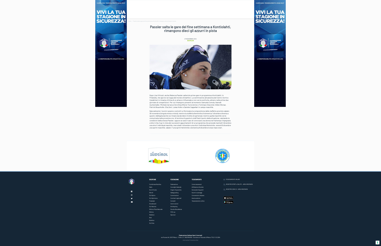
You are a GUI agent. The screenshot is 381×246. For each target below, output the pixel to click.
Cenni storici (174, 204)
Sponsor (173, 215)
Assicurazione (196, 198)
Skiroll (151, 192)
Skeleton (151, 215)
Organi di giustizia (175, 190)
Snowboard (152, 204)
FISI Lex (172, 212)
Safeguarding (174, 192)
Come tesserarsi (197, 184)
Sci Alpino (152, 195)
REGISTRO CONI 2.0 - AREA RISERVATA (237, 189)
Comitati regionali (175, 198)
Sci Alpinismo (153, 198)
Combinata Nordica (155, 184)
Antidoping (173, 206)
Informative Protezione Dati (190, 240)
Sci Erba (151, 223)
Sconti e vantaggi (197, 192)
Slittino (151, 212)
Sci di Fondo (153, 190)
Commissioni (174, 195)
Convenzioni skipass (198, 195)
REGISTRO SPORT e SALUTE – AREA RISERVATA (239, 184)
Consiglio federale (175, 187)
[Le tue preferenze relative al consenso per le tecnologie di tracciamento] (377, 242)
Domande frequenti (197, 190)
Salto (150, 187)
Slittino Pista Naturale (155, 209)
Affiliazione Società (197, 187)
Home (129, 21)
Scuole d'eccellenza (176, 209)
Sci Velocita (152, 206)
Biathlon (190, 40)
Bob (150, 217)
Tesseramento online (198, 201)
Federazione (174, 184)
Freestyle (152, 201)
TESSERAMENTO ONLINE (233, 179)
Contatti (173, 201)
